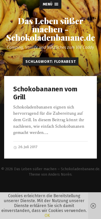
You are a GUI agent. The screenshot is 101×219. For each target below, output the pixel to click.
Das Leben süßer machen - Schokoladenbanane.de (50, 29)
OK (47, 215)
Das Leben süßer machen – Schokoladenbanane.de (56, 169)
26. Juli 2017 (27, 147)
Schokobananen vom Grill (45, 93)
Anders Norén (59, 174)
